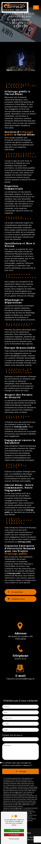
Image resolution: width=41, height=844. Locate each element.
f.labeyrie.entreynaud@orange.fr (20, 679)
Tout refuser (14, 835)
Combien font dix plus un (12, 735)
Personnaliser (14, 839)
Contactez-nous (18, 599)
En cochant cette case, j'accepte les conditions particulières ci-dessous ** (17, 764)
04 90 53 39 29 (20, 659)
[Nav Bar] (36, 7)
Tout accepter (14, 830)
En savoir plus (17, 592)
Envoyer (22, 771)
